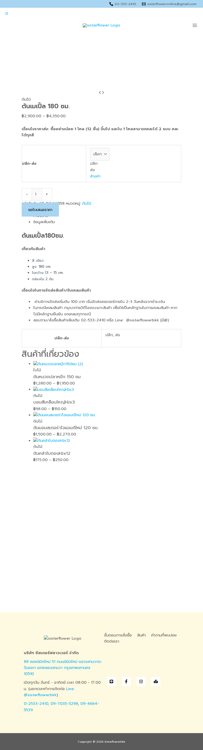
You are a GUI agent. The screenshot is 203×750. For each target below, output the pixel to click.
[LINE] (111, 681)
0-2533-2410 (36, 703)
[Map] (155, 681)
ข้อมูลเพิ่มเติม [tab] (44, 222)
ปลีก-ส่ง (29, 163)
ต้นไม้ (26, 99)
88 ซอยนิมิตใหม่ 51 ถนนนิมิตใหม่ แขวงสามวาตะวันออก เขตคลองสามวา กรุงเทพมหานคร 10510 (63, 668)
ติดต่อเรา (111, 641)
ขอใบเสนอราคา (40, 210)
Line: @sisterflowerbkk (49, 692)
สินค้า (141, 635)
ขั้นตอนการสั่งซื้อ (118, 635)
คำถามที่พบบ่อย (164, 635)
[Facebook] (126, 681)
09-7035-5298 (64, 703)
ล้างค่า (95, 176)
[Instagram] (141, 681)
